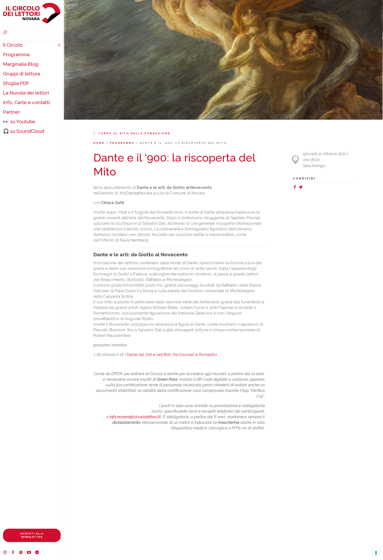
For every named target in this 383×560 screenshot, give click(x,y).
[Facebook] (15, 553)
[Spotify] (23, 553)
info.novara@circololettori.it (135, 416)
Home (99, 142)
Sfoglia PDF (16, 83)
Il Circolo (13, 45)
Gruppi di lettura (21, 74)
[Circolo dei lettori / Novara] (32, 13)
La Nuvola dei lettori (26, 93)
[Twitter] (302, 187)
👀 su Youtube (19, 121)
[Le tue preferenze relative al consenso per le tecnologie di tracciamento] (376, 553)
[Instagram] (7, 553)
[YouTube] (31, 553)
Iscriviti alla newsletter (32, 535)
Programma (16, 54)
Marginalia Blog (20, 64)
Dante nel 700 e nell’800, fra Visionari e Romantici (172, 354)
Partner (11, 112)
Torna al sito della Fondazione (134, 133)
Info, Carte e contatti (26, 102)
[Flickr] (39, 553)
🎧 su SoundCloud (23, 131)
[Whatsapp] (306, 187)
